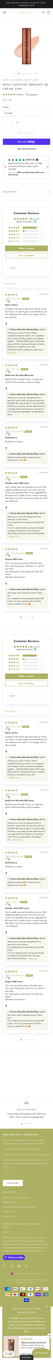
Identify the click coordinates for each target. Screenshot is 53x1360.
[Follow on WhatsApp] (26, 1266)
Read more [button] (12, 352)
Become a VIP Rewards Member (16, 1197)
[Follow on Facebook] (4, 1266)
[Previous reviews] (5, 167)
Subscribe (13, 1183)
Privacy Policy (9, 1211)
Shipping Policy (9, 1202)
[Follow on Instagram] (11, 1266)
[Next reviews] (48, 167)
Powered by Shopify (26, 1282)
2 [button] (25, 617)
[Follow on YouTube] (19, 1266)
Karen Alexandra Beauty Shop (20, 80)
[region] (26, 1110)
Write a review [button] (26, 248)
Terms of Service (10, 1216)
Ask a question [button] (26, 255)
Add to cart (26, 133)
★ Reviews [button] (26, 1357)
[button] (9, 94)
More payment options (26, 148)
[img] (11, 294)
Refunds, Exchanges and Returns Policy (19, 1206)
